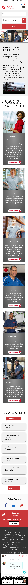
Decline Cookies (20, 582)
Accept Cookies (7, 582)
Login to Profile (19, 0)
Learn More (14, 162)
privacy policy (16, 579)
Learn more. (21, 549)
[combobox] (14, 14)
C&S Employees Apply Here (7, 0)
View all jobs (14, 488)
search (14, 26)
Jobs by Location (14, 418)
